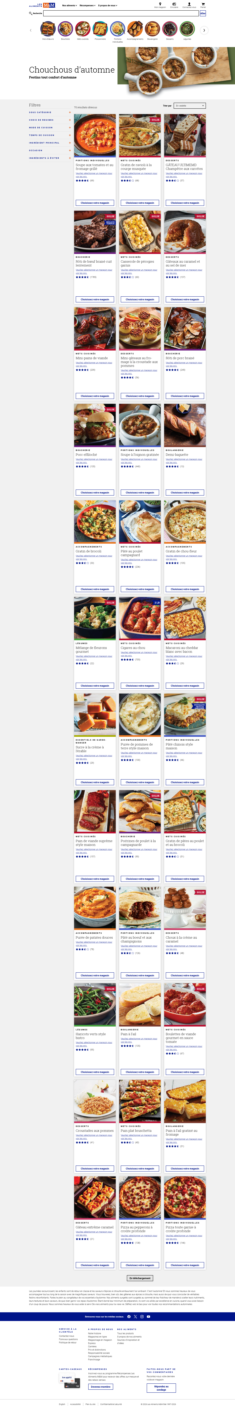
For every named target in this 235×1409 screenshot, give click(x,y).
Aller (203, 13)
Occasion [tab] (35, 150)
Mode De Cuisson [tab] (41, 127)
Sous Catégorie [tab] (40, 112)
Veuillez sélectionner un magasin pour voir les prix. (94, 175)
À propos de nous (107, 5)
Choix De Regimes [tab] (41, 120)
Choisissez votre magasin (95, 202)
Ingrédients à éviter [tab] (44, 158)
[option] (48, 30)
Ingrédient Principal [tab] (44, 142)
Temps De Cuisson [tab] (41, 135)
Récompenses (87, 5)
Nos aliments (69, 5)
